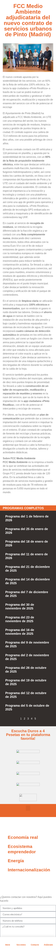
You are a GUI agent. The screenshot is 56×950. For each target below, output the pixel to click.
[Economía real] (4, 837)
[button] (28, 808)
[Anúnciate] (48, 940)
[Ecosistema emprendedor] (4, 846)
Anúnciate (48, 945)
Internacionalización (29, 869)
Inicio (7, 945)
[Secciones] (21, 940)
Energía (16, 860)
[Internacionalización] (4, 870)
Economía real (23, 837)
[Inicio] (7, 940)
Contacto (35, 945)
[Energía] (4, 861)
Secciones (21, 945)
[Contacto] (34, 940)
